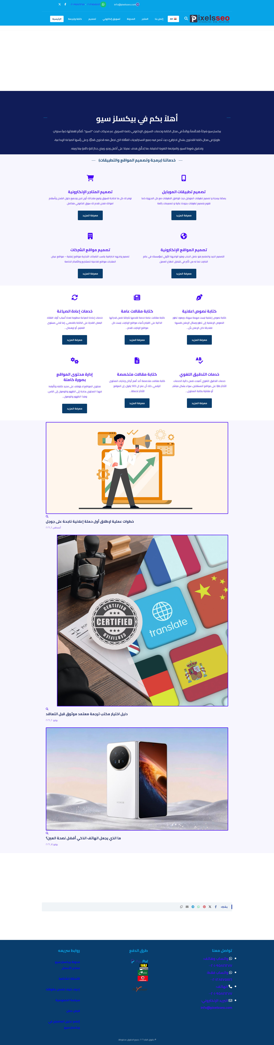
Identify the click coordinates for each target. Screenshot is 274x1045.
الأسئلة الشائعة (69, 978)
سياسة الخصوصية (67, 1000)
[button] (65, 4)
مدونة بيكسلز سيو (67, 962)
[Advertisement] (137, 68)
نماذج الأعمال (71, 968)
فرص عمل (73, 1011)
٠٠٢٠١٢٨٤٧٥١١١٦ (93, 4)
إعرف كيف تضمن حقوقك (63, 989)
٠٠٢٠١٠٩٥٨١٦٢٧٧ (77, 4)
